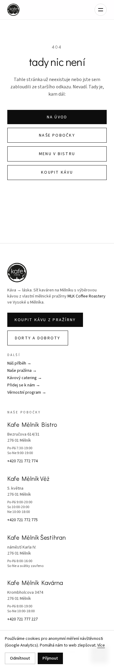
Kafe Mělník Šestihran (36, 537)
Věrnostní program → (26, 392)
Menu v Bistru (57, 154)
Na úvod (57, 117)
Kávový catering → (24, 378)
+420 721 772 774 (22, 461)
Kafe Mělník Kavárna (35, 582)
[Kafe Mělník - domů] (13, 10)
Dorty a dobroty (37, 338)
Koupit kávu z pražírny (45, 320)
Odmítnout (20, 658)
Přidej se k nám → (23, 385)
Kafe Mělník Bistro (32, 424)
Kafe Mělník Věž (28, 478)
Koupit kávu (57, 172)
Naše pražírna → (22, 371)
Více (101, 645)
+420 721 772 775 (22, 520)
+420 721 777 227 (22, 619)
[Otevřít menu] (101, 10)
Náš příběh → (19, 363)
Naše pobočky (57, 135)
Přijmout (50, 658)
